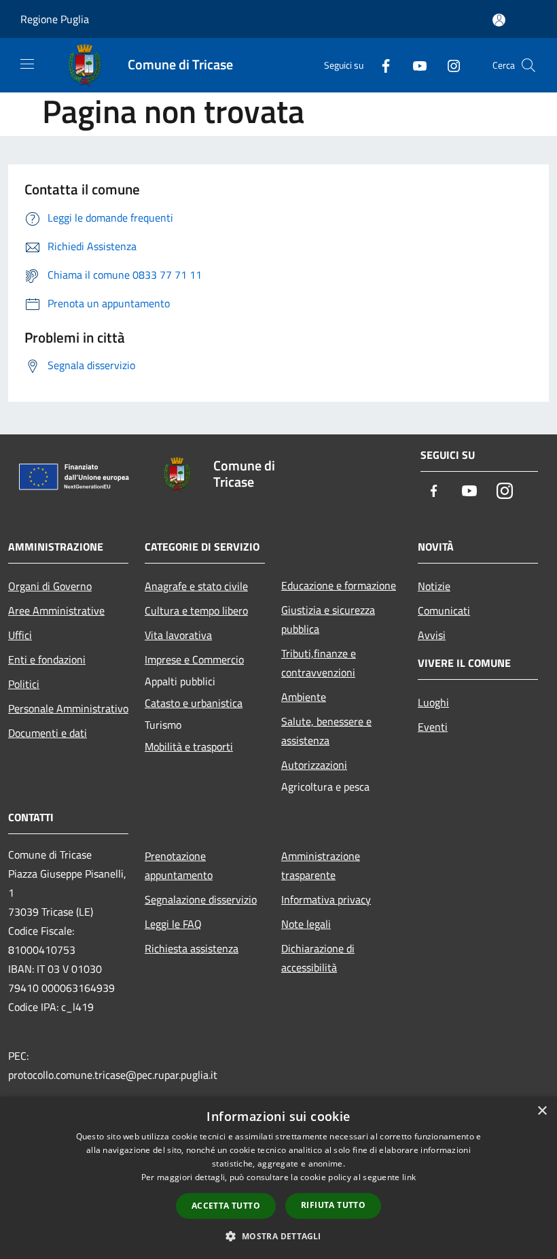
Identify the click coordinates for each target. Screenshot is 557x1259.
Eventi (433, 727)
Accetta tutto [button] (226, 1205)
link (409, 1177)
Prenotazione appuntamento (179, 865)
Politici (23, 684)
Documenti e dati (47, 733)
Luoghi (433, 702)
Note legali (306, 924)
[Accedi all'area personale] (499, 20)
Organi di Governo (50, 586)
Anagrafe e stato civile (196, 586)
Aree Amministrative (56, 610)
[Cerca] (528, 65)
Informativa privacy (326, 899)
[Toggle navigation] (27, 64)
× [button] (542, 1111)
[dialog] (278, 1178)
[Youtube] (414, 65)
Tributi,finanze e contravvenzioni (318, 662)
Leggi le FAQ (173, 924)
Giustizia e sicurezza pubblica (328, 619)
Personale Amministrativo (68, 708)
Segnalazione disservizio (201, 899)
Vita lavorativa (178, 635)
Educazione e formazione (338, 585)
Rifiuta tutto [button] (333, 1205)
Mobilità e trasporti (189, 746)
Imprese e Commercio (194, 659)
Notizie (434, 586)
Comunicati (444, 610)
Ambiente (303, 697)
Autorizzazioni (314, 765)
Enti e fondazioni (47, 659)
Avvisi (432, 635)
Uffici (20, 635)
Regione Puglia (54, 19)
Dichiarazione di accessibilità (318, 958)
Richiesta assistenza (191, 948)
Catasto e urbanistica (193, 703)
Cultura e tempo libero (196, 610)
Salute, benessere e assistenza (326, 730)
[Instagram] (448, 65)
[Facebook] (380, 65)
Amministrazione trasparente (320, 865)
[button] (278, 1236)
